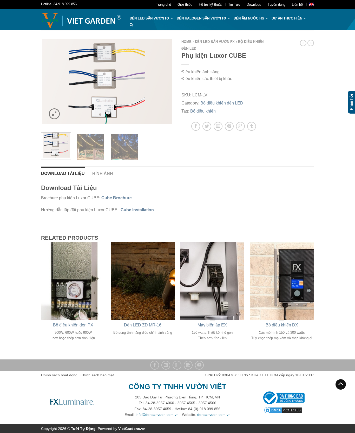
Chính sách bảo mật (97, 375)
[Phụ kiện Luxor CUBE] (107, 82)
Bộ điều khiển (203, 111)
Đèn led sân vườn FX (215, 42)
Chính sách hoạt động (59, 375)
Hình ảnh (102, 173)
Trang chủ (163, 4)
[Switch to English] (311, 4)
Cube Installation (137, 210)
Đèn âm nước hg (249, 18)
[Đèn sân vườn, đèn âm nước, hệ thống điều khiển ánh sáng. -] (81, 19)
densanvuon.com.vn (214, 414)
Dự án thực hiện (287, 18)
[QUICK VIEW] (73, 281)
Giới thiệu (185, 4)
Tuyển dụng (276, 4)
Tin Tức (234, 4)
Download (254, 4)
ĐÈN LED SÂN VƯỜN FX (149, 18)
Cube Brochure (116, 198)
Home (186, 42)
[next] (167, 82)
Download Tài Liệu (63, 173)
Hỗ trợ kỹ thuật (210, 4)
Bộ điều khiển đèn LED (221, 103)
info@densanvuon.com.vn (157, 414)
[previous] (48, 82)
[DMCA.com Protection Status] (283, 410)
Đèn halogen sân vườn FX (201, 18)
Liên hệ (297, 4)
